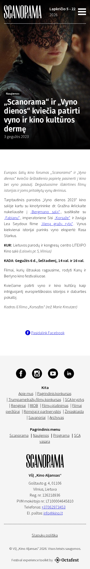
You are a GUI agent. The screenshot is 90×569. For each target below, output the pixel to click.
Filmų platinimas (55, 405)
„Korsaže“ (62, 217)
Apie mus (25, 393)
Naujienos (13, 93)
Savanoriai (37, 417)
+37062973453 (54, 507)
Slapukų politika (45, 535)
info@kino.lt (53, 512)
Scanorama (19, 435)
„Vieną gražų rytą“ (57, 223)
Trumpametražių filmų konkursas (34, 399)
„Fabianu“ (12, 217)
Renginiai (18, 405)
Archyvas (57, 417)
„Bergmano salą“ (45, 211)
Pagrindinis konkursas (54, 393)
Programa (61, 435)
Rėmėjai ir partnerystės (42, 411)
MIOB (34, 405)
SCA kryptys (74, 399)
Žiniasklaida (74, 411)
